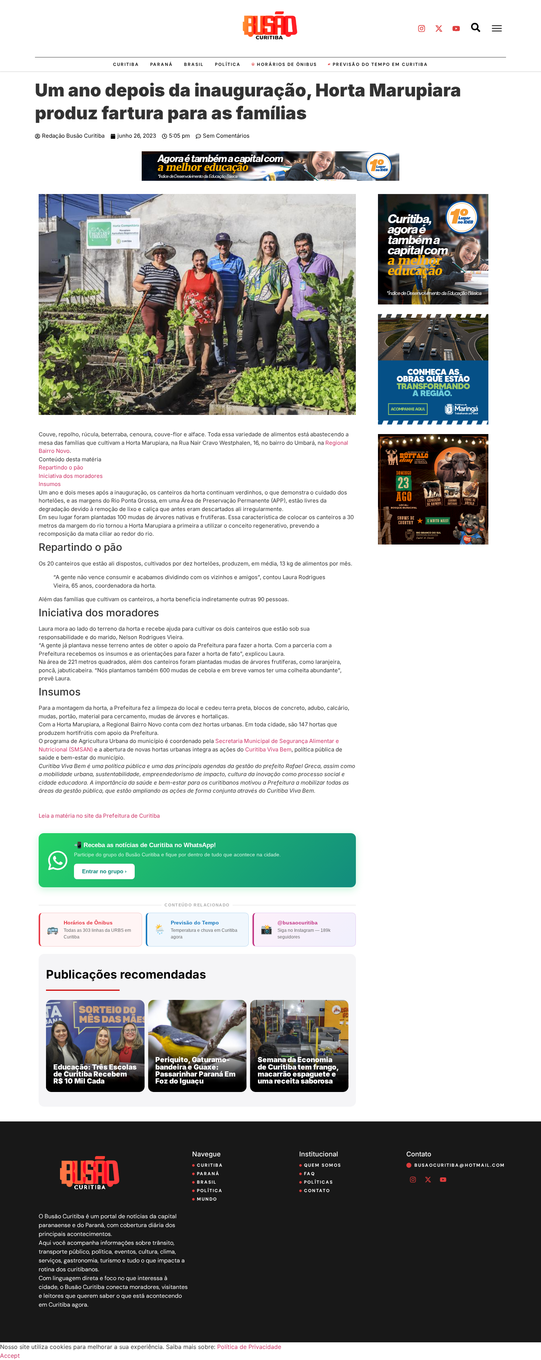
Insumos (50, 483)
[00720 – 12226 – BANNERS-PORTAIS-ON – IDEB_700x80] (270, 178)
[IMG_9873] (433, 542)
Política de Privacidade (249, 1346)
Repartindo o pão (61, 467)
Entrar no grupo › (104, 871)
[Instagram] (421, 28)
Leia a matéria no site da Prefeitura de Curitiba (99, 815)
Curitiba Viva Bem (268, 749)
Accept (10, 1355)
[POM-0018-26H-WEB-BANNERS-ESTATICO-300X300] (433, 422)
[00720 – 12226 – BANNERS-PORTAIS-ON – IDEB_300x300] (433, 302)
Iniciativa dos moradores (71, 475)
